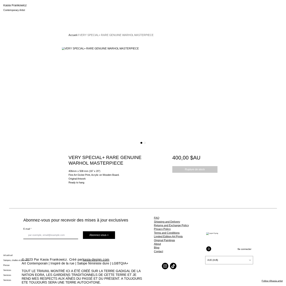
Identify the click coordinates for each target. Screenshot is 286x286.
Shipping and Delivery (167, 221)
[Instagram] (165, 266)
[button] (229, 260)
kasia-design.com (96, 259)
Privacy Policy (162, 229)
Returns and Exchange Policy (171, 225)
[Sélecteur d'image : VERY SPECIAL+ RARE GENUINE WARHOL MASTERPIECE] (141, 142)
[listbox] (229, 260)
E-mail (26, 229)
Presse (6, 265)
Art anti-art (8, 255)
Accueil (73, 35)
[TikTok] (173, 266)
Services (7, 270)
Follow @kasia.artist (272, 281)
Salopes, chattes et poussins (14, 260)
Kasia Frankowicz (15, 5)
